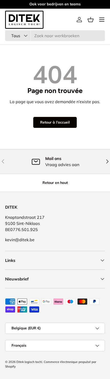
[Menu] (101, 19)
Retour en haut (55, 182)
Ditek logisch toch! (29, 362)
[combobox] (55, 35)
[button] (90, 19)
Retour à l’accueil (55, 122)
